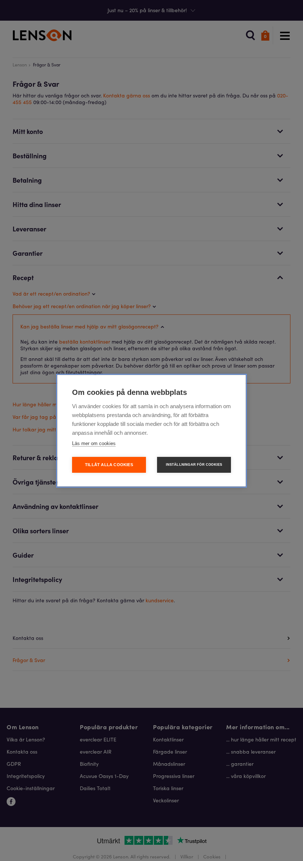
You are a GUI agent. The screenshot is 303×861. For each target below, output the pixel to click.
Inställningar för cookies (194, 464)
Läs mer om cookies (94, 443)
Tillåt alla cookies (109, 464)
